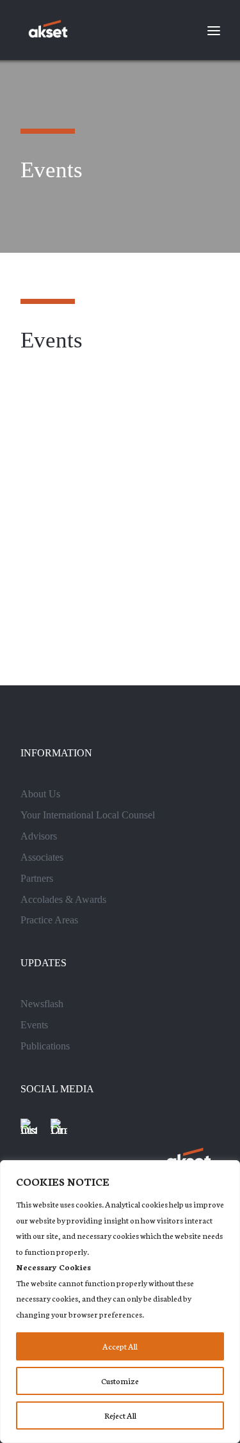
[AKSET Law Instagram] (28, 1127)
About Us (40, 793)
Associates (41, 857)
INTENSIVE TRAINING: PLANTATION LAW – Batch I (114, 554)
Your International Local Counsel (87, 814)
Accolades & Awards (63, 899)
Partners (36, 878)
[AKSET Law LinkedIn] (59, 1127)
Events (34, 1024)
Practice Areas (49, 919)
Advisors (38, 836)
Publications (45, 1045)
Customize (120, 1380)
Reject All (120, 1415)
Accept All (120, 1346)
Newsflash (41, 1003)
